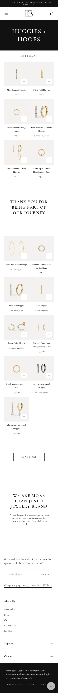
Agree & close (36, 684)
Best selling (29, 56)
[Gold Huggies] (41, 289)
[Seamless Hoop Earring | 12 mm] (16, 368)
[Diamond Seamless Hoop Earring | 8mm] (41, 248)
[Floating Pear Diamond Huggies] (16, 409)
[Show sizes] (24, 81)
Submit (44, 574)
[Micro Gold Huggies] (41, 74)
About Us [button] (9, 601)
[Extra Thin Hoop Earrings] (16, 248)
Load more (29, 457)
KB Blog (8, 630)
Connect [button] (9, 656)
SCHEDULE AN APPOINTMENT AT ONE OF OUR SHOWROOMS (29, 3)
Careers (7, 620)
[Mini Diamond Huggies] (16, 74)
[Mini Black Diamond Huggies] (41, 368)
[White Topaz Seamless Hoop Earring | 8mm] (41, 152)
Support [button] (8, 643)
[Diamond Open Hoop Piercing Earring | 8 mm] (41, 327)
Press (6, 614)
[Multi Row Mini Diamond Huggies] (41, 111)
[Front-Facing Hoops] (16, 327)
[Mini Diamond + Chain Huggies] (16, 152)
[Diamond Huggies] (16, 289)
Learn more (14, 684)
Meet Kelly (9, 609)
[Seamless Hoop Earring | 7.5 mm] (16, 111)
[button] (6, 13)
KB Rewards (10, 625)
